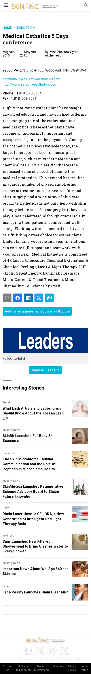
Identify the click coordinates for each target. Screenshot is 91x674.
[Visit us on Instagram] (39, 650)
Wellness (8, 535)
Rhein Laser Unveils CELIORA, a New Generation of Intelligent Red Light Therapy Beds (33, 519)
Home (7, 28)
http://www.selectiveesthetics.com (30, 84)
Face (6, 586)
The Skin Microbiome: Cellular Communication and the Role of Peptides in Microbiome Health (29, 464)
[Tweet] (38, 298)
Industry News (11, 429)
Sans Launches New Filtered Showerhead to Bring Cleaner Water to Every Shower (35, 546)
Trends (7, 402)
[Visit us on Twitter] (64, 650)
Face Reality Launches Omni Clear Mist (35, 592)
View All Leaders (45, 370)
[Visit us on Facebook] (27, 650)
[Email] (7, 298)
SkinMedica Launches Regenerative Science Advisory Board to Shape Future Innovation (33, 491)
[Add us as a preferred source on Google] (49, 298)
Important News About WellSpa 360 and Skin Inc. (36, 571)
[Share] (17, 298)
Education (26, 28)
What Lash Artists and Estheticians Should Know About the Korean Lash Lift (33, 413)
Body (6, 508)
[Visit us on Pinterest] (51, 650)
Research (9, 453)
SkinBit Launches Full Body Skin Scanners (29, 438)
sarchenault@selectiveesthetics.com (31, 79)
